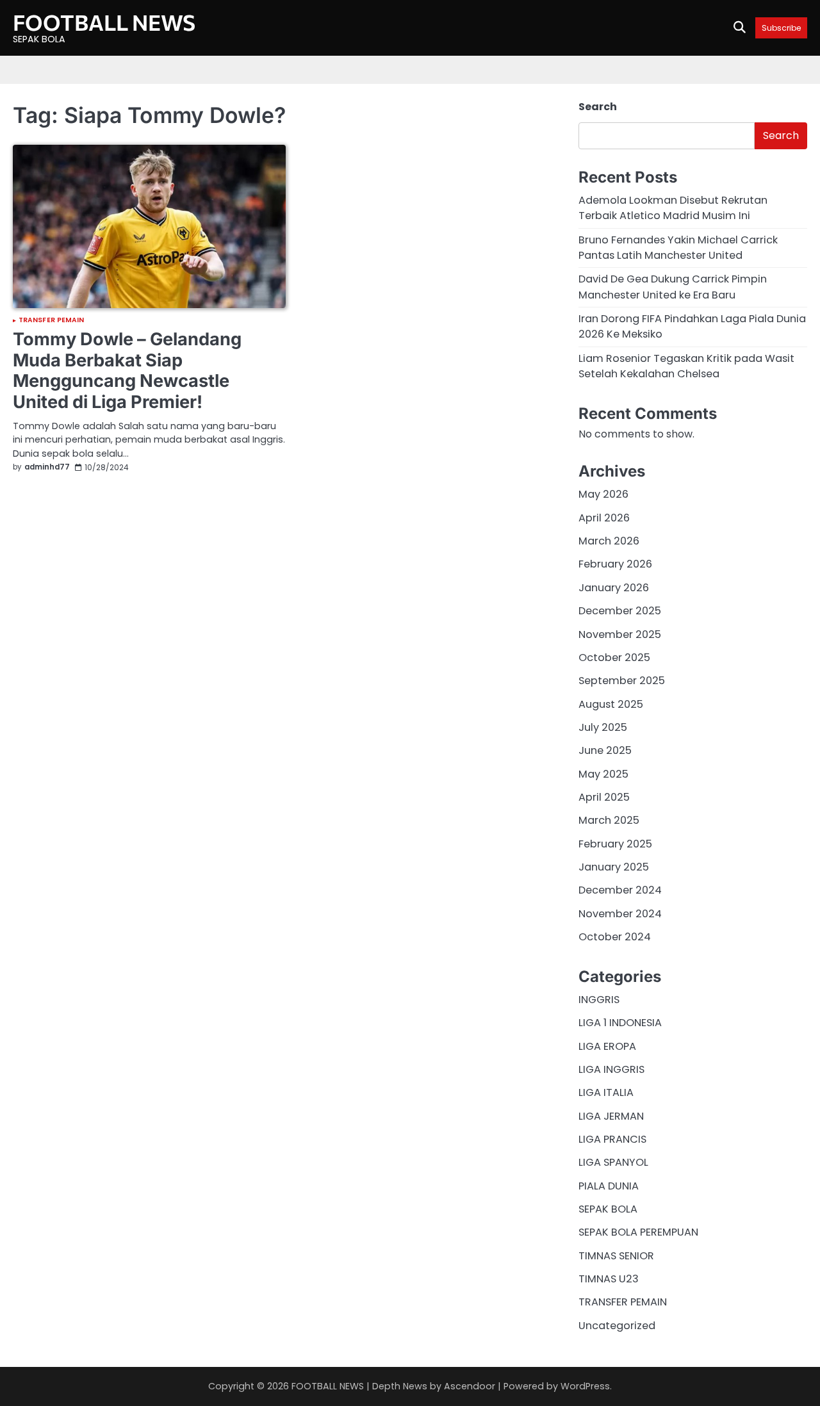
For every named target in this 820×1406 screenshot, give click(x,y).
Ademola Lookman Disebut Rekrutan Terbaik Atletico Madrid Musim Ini (672, 208)
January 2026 (613, 587)
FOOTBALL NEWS (104, 22)
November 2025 (619, 634)
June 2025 (605, 750)
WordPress (585, 1386)
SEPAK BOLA (607, 1209)
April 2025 (604, 797)
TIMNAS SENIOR (616, 1255)
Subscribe (781, 28)
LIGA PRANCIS (612, 1139)
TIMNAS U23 (608, 1278)
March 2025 (608, 820)
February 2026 (615, 564)
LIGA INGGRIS (611, 1069)
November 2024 (620, 913)
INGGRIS (598, 999)
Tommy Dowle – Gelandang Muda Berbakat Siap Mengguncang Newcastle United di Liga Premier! (127, 371)
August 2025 (610, 704)
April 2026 (604, 518)
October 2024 (614, 936)
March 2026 (608, 541)
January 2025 (613, 867)
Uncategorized (616, 1325)
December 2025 (619, 610)
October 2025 (614, 657)
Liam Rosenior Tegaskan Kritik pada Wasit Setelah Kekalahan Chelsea (686, 366)
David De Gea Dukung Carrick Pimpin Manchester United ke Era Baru (672, 287)
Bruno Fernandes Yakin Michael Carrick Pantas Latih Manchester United (678, 248)
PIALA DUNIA (608, 1186)
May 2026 (603, 494)
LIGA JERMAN (611, 1116)
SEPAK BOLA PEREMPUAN (638, 1232)
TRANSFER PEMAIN (52, 320)
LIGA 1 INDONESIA (620, 1022)
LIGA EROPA (607, 1046)
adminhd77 (47, 467)
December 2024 (620, 890)
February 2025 (615, 844)
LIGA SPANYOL (613, 1162)
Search (597, 106)
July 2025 (602, 727)
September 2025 (621, 680)
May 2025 (603, 774)
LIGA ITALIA (606, 1092)
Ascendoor (469, 1386)
